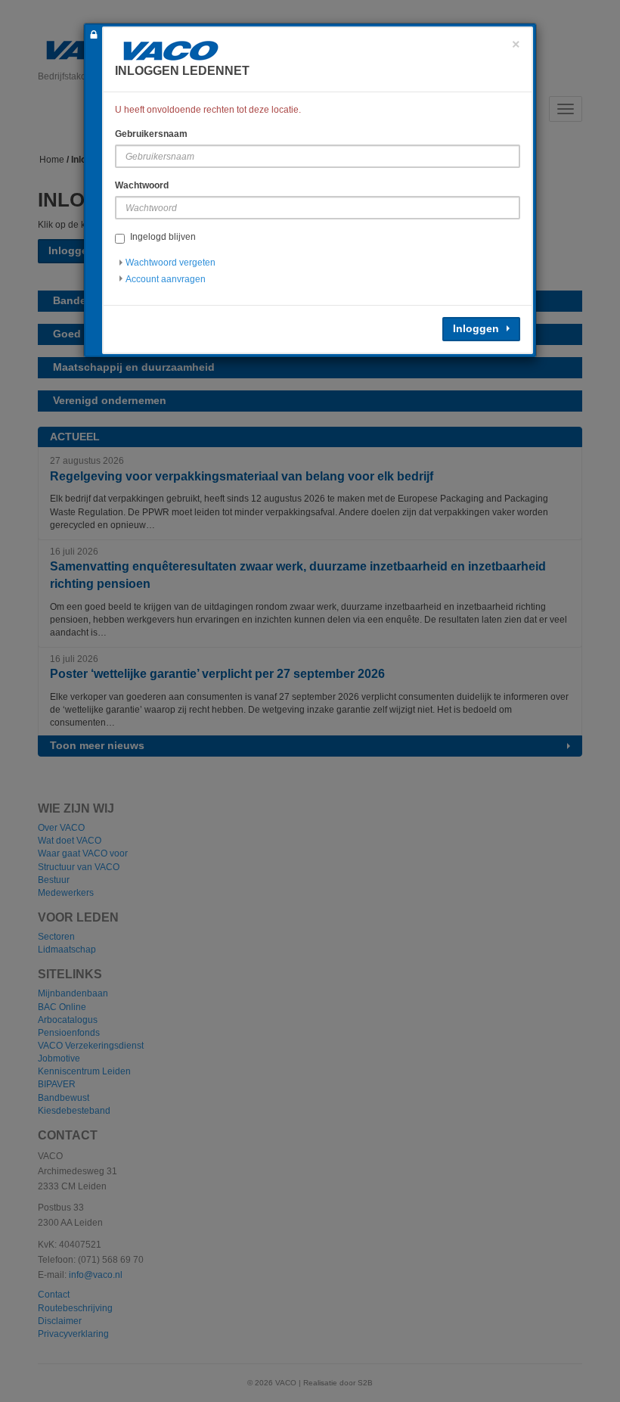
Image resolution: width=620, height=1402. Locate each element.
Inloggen (476, 328)
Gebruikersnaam (151, 134)
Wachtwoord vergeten (170, 262)
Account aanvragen (166, 279)
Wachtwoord (142, 185)
